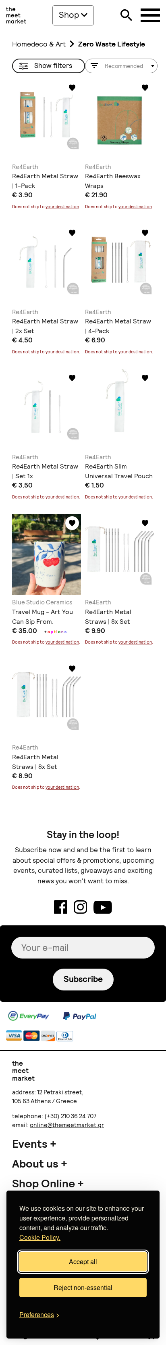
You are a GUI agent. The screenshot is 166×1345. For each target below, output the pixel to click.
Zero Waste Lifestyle (111, 44)
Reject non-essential (83, 1287)
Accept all (83, 1261)
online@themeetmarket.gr (67, 1125)
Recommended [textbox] (124, 66)
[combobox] (121, 66)
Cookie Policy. (39, 1237)
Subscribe (83, 978)
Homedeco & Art (39, 44)
